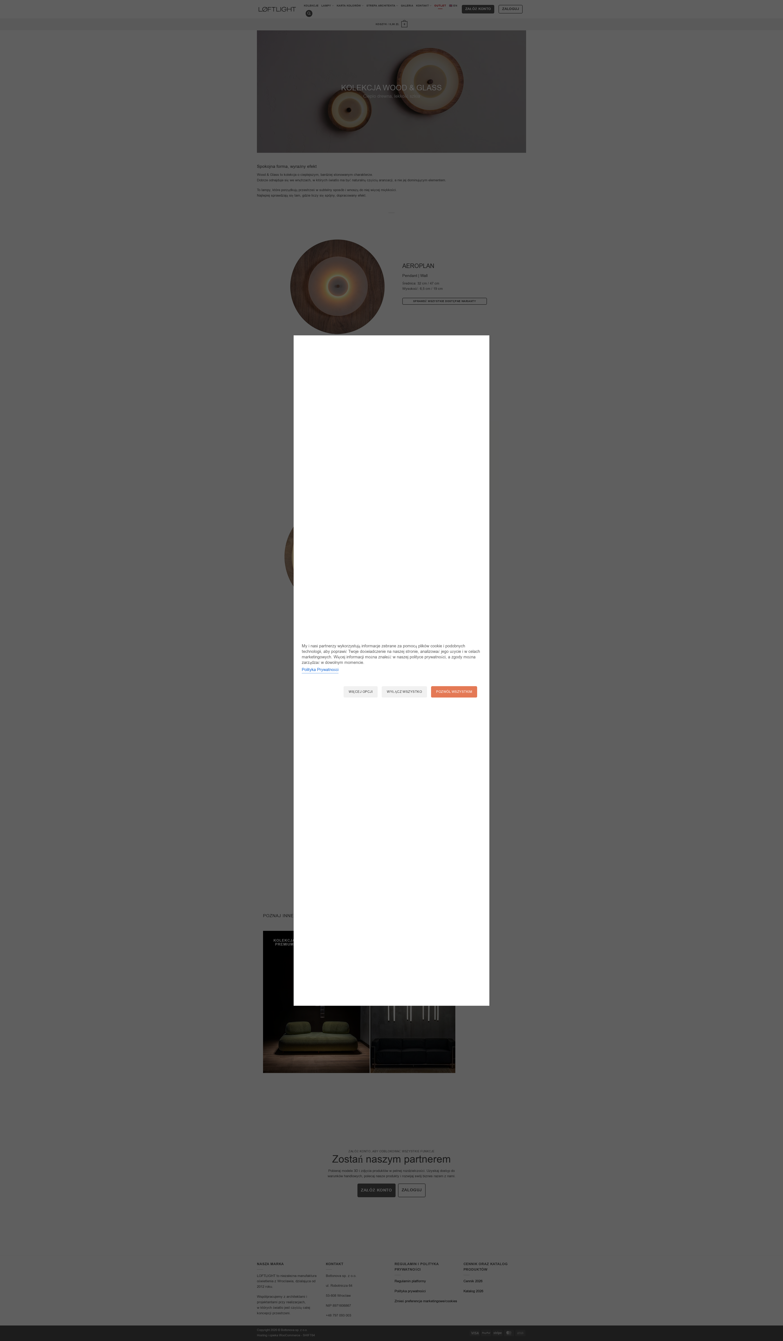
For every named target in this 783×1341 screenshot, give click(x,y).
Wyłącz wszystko (404, 692)
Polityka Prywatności (320, 670)
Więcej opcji (361, 692)
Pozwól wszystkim (454, 692)
